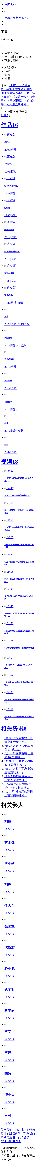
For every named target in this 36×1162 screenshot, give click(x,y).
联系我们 (29, 1133)
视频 (9, 461)
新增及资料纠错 (16, 17)
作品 (9, 125)
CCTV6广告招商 (11, 1141)
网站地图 (20, 1129)
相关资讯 (13, 728)
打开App (6, 115)
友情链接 (23, 1137)
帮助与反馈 (8, 1137)
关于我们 (6, 1129)
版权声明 (15, 1133)
